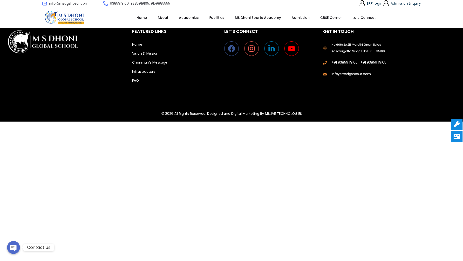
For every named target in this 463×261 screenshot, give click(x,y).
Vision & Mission (145, 53)
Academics (189, 17)
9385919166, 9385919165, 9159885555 (140, 3)
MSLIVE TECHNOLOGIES (283, 113)
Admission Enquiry (406, 3)
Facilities (216, 17)
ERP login (374, 3)
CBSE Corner (331, 17)
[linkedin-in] (273, 48)
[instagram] (253, 48)
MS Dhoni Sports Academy (258, 17)
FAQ (135, 80)
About (162, 17)
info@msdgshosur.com (69, 3)
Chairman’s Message (149, 62)
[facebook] (233, 48)
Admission (301, 17)
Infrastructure (144, 71)
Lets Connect (364, 17)
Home (141, 17)
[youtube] (292, 48)
